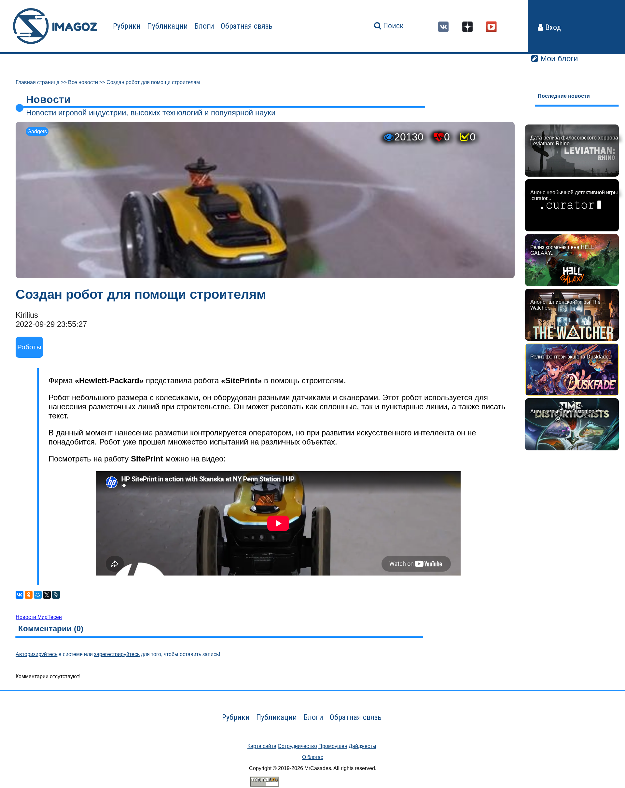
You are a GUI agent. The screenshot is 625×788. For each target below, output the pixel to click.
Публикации (167, 26)
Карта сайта (261, 746)
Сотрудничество (297, 746)
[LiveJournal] (56, 595)
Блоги (204, 26)
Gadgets (37, 131)
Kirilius (27, 315)
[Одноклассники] (29, 595)
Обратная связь (246, 26)
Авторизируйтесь (36, 654)
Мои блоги (558, 58)
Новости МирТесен (39, 617)
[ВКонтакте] (19, 595)
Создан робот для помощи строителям (153, 82)
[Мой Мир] (38, 595)
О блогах (312, 757)
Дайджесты (362, 746)
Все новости (83, 82)
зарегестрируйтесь (117, 654)
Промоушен (332, 746)
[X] (47, 595)
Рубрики (127, 26)
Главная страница (38, 82)
